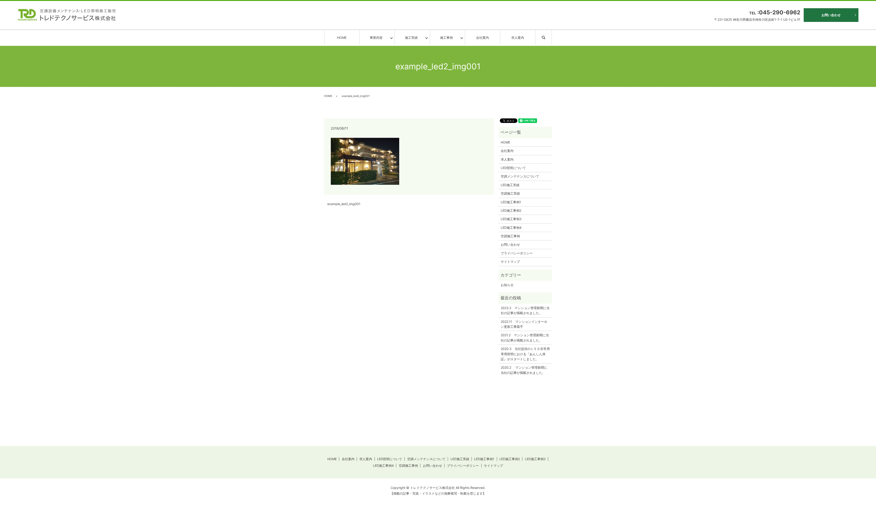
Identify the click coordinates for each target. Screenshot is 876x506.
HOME (342, 37)
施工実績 (411, 37)
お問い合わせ (831, 15)
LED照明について (513, 168)
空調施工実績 (510, 193)
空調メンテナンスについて (520, 176)
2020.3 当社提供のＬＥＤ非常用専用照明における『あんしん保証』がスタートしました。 (525, 354)
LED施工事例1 (511, 202)
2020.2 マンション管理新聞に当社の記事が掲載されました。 (524, 369)
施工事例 (446, 37)
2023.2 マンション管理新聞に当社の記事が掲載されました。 (525, 310)
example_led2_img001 (343, 204)
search (551, 37)
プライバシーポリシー (517, 253)
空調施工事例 (510, 236)
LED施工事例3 (511, 219)
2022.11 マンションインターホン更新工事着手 (524, 324)
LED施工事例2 (511, 210)
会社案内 (482, 37)
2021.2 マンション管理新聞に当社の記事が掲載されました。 (525, 337)
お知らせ (507, 285)
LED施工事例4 (511, 228)
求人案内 (517, 37)
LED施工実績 (510, 185)
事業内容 (376, 37)
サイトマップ (510, 261)
